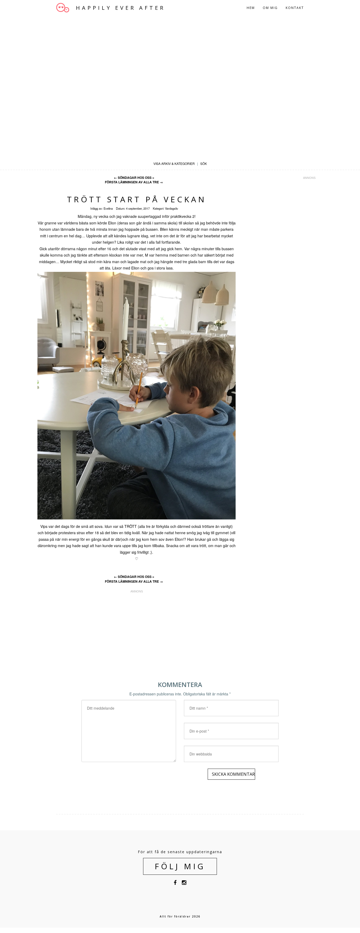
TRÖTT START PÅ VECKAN (136, 199)
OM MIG (270, 8)
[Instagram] (184, 883)
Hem (251, 8)
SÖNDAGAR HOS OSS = (134, 177)
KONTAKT (295, 8)
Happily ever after (120, 8)
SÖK (203, 163)
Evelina (108, 208)
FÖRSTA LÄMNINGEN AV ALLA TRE (134, 182)
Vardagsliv (171, 208)
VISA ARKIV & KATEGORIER (174, 163)
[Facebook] (175, 883)
